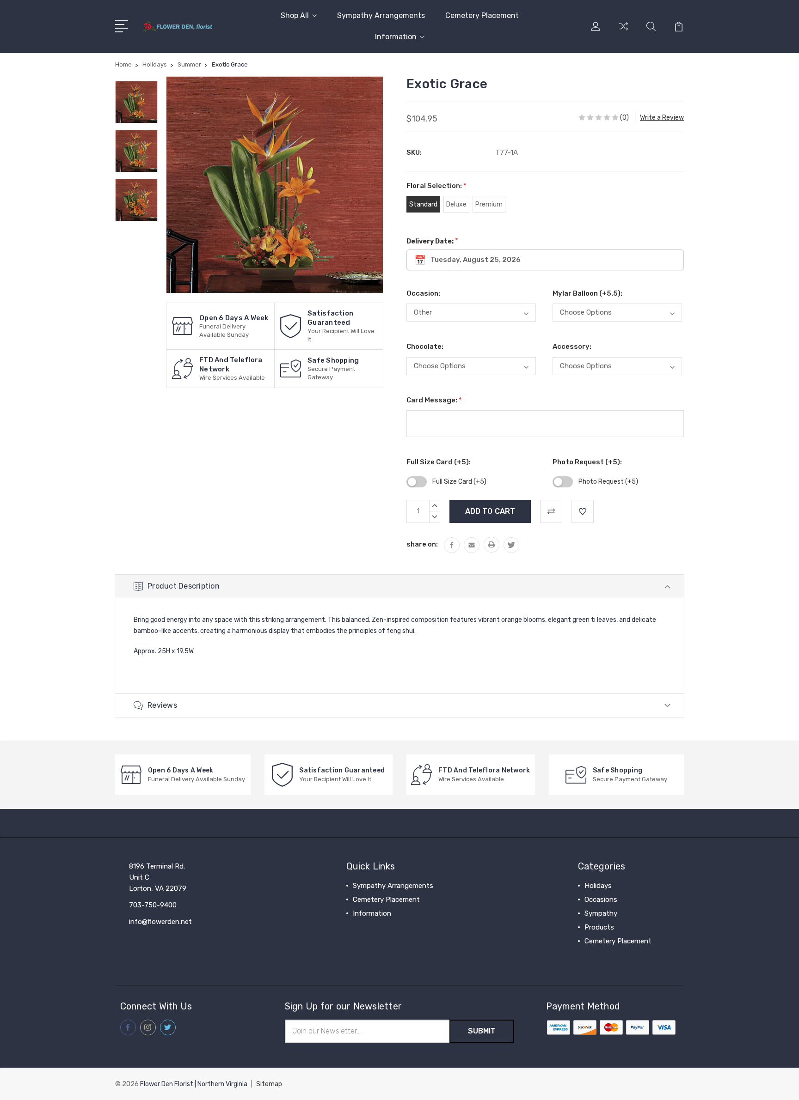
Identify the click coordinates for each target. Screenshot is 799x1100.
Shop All (295, 15)
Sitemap (269, 1084)
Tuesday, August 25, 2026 (475, 259)
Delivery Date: (432, 241)
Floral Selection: (436, 186)
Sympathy (600, 913)
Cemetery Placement (482, 15)
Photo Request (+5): (587, 462)
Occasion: (423, 293)
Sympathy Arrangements (381, 15)
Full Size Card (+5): (438, 462)
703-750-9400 (153, 905)
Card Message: (434, 400)
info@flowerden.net (160, 922)
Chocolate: (424, 346)
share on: (422, 544)
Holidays (598, 885)
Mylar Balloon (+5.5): (587, 293)
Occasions (600, 899)
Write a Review (662, 118)
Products (599, 927)
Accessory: (572, 346)
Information (396, 36)
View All (597, 955)
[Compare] (623, 32)
